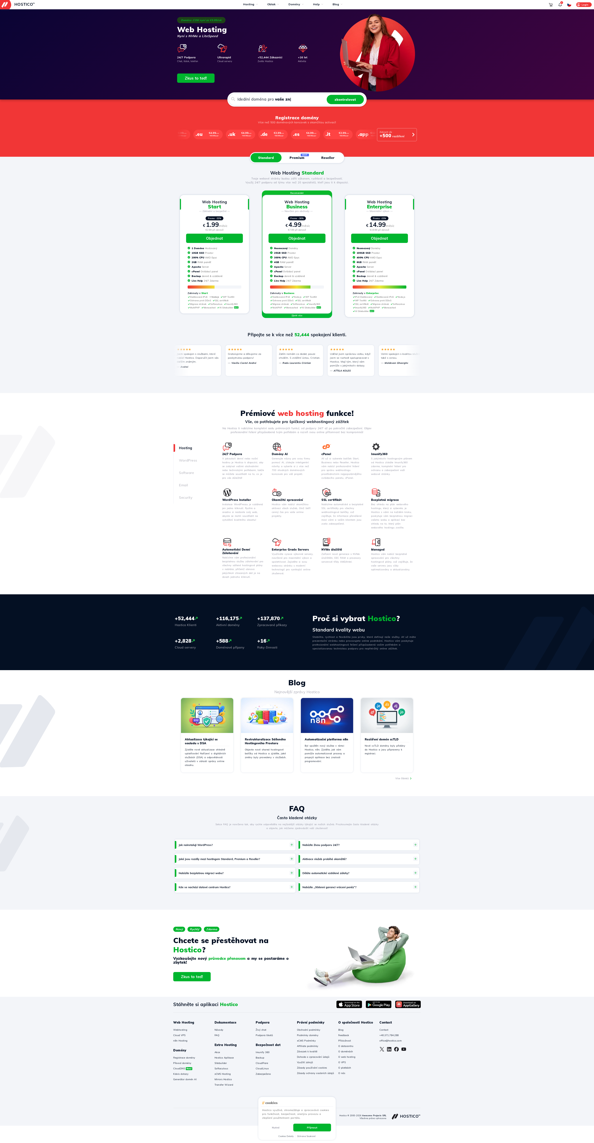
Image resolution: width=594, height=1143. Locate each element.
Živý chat (261, 1029)
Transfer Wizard (224, 1084)
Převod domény (182, 1063)
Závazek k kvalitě (307, 1051)
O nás (341, 1073)
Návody (219, 1029)
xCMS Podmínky (306, 1040)
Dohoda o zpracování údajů (313, 1056)
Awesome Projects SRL (374, 1115)
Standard (266, 158)
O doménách (345, 1051)
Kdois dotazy (180, 1073)
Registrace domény (184, 1057)
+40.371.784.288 (389, 1035)
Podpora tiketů (264, 1035)
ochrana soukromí (306, 1136)
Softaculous (221, 1068)
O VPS (342, 1062)
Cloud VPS (179, 1035)
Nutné (276, 1127)
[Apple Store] (349, 1007)
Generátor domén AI (185, 1079)
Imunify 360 (263, 1052)
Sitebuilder (221, 1063)
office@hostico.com (390, 1040)
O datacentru (345, 1046)
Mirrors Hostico (223, 1079)
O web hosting (346, 1056)
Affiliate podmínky (307, 1046)
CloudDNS (182, 1068)
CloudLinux (262, 1068)
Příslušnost (344, 1040)
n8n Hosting (180, 1040)
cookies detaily (286, 1136)
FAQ (217, 1035)
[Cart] (550, 4)
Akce (217, 1052)
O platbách (344, 1067)
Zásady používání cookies (312, 1067)
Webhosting (180, 1029)
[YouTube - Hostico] (403, 1050)
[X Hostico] (381, 1050)
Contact (383, 1029)
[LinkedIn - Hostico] (389, 1050)
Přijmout (312, 1127)
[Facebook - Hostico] (396, 1050)
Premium (298, 157)
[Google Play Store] (378, 1007)
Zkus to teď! (196, 78)
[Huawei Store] (408, 1007)
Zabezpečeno (263, 1073)
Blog (341, 1029)
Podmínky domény (308, 1035)
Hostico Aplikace (224, 1057)
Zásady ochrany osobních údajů (315, 1073)
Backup (260, 1057)
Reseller (328, 158)
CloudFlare (262, 1063)
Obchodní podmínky (308, 1029)
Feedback (343, 1035)
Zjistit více (297, 315)
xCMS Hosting (223, 1073)
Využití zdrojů (305, 1062)
